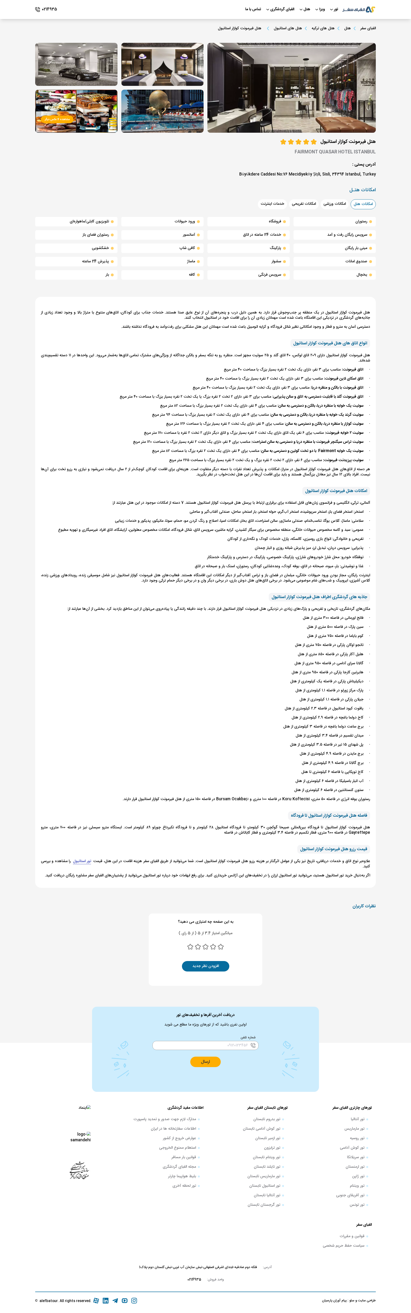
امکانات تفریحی (304, 204)
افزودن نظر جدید (205, 966)
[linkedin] (105, 1300)
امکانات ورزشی (334, 204)
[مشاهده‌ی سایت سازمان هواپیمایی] (79, 1169)
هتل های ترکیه (323, 28)
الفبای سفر (368, 28)
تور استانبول (82, 861)
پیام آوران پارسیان (334, 1300)
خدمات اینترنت (272, 204)
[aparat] (96, 1300)
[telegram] (115, 1300)
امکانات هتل (363, 204)
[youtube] (124, 1300)
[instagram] (134, 1300)
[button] (205, 1062)
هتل (347, 28)
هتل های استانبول (288, 28)
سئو (351, 1300)
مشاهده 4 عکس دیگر (57, 119)
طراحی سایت (366, 1300)
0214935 (194, 1279)
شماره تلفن (248, 1037)
